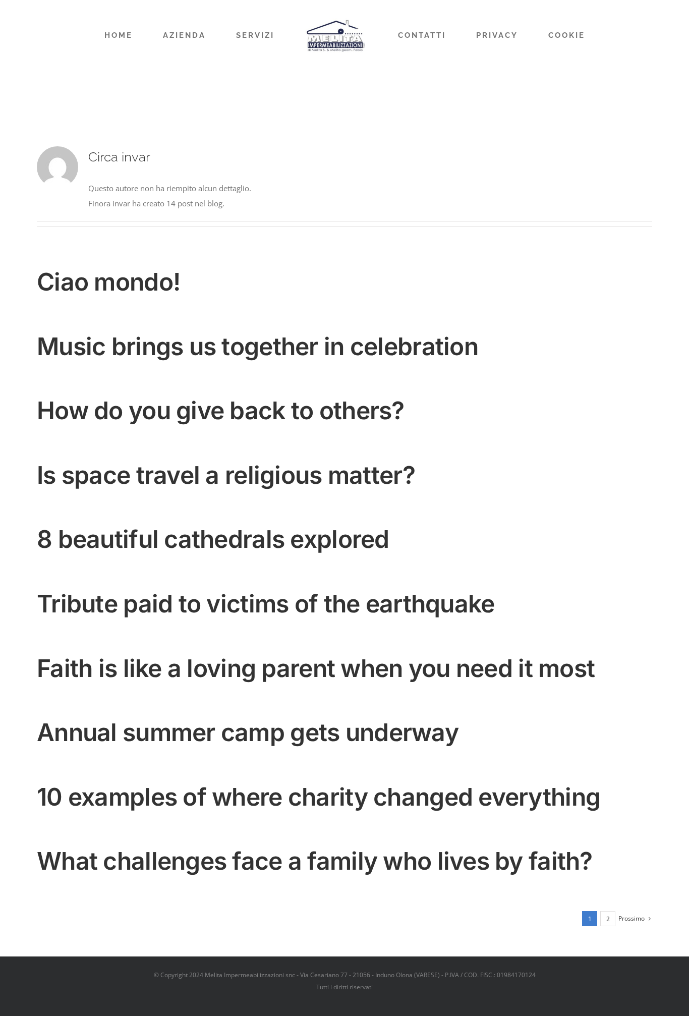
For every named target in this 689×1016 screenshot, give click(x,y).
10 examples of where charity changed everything (318, 797)
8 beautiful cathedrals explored (213, 539)
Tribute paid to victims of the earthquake (265, 603)
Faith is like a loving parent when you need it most (316, 668)
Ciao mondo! (108, 282)
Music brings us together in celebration (257, 346)
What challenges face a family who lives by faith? (315, 861)
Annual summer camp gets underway (247, 732)
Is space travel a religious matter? (226, 475)
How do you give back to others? (221, 410)
